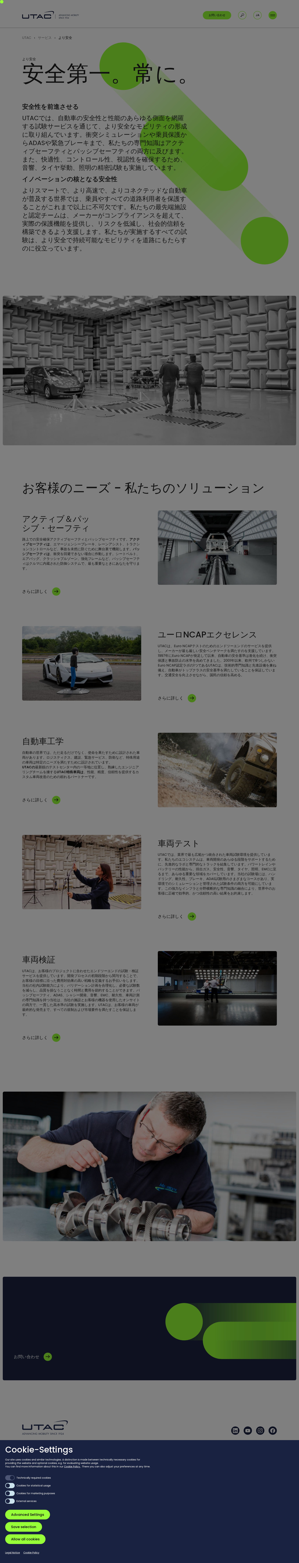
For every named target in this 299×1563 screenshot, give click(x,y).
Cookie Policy (72, 1466)
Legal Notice (12, 1552)
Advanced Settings (27, 1514)
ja (257, 15)
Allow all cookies (25, 1539)
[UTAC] (50, 15)
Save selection (23, 1526)
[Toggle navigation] (273, 15)
